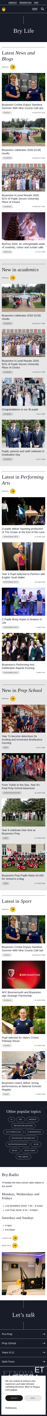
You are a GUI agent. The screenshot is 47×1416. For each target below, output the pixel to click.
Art (20, 1119)
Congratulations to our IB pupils (20, 409)
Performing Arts (11, 536)
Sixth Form (29, 1150)
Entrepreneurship (17, 1144)
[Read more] (23, 87)
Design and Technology (23, 1138)
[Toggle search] (42, 9)
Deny (33, 1398)
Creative (7, 252)
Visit (36, 2)
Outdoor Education (12, 793)
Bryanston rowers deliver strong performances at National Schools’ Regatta (21, 1086)
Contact (12, 2)
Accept (14, 1398)
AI (11, 1119)
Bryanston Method (23, 1126)
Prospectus (25, 2)
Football (7, 1000)
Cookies (13, 1390)
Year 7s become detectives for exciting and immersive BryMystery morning (22, 739)
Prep (6, 747)
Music (15, 1150)
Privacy (36, 1387)
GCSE (36, 1144)
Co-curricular (13, 1132)
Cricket (7, 112)
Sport (6, 1094)
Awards (32, 1119)
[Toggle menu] (34, 9)
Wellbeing (23, 1157)
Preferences (11, 1408)
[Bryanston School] (4, 9)
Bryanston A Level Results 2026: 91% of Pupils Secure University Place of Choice (20, 198)
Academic (7, 158)
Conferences (34, 1132)
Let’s (23, 1315)
